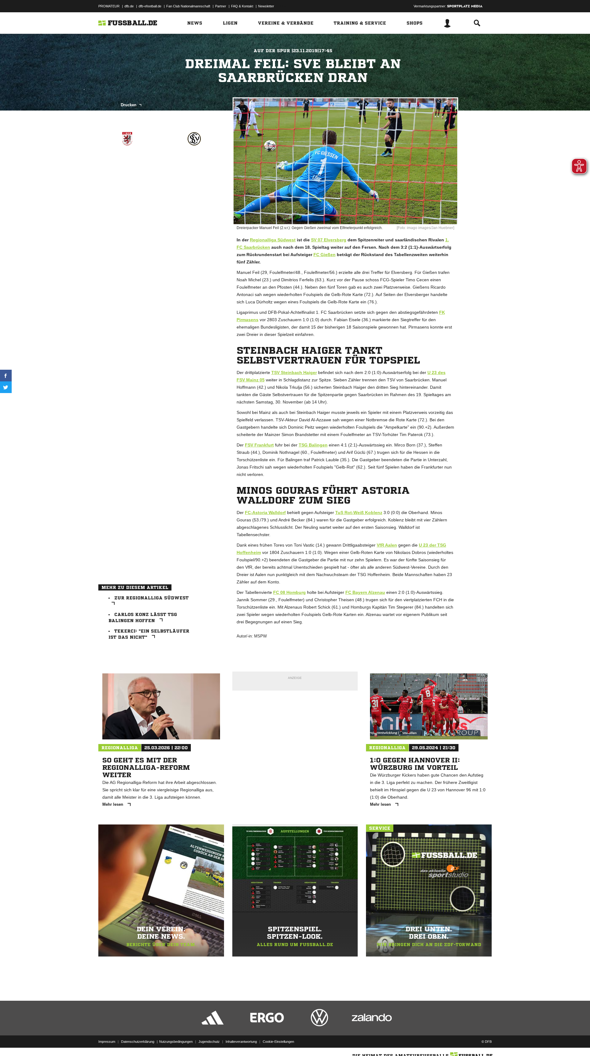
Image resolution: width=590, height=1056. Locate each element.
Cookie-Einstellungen (278, 1041)
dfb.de (129, 6)
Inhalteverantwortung (241, 1041)
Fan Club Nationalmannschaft (188, 6)
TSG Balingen (313, 444)
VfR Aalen (387, 545)
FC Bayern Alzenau (365, 592)
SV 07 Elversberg (328, 239)
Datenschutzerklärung (137, 1041)
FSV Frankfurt (259, 444)
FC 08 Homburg (289, 592)
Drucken (129, 105)
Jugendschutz (209, 1041)
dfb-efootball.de (150, 6)
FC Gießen (324, 254)
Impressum (106, 1041)
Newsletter (266, 6)
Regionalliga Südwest (273, 239)
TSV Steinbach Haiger (294, 372)
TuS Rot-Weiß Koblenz (358, 512)
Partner (220, 6)
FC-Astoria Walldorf (265, 512)
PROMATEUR (109, 6)
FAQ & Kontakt (242, 6)
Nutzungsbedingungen (176, 1041)
